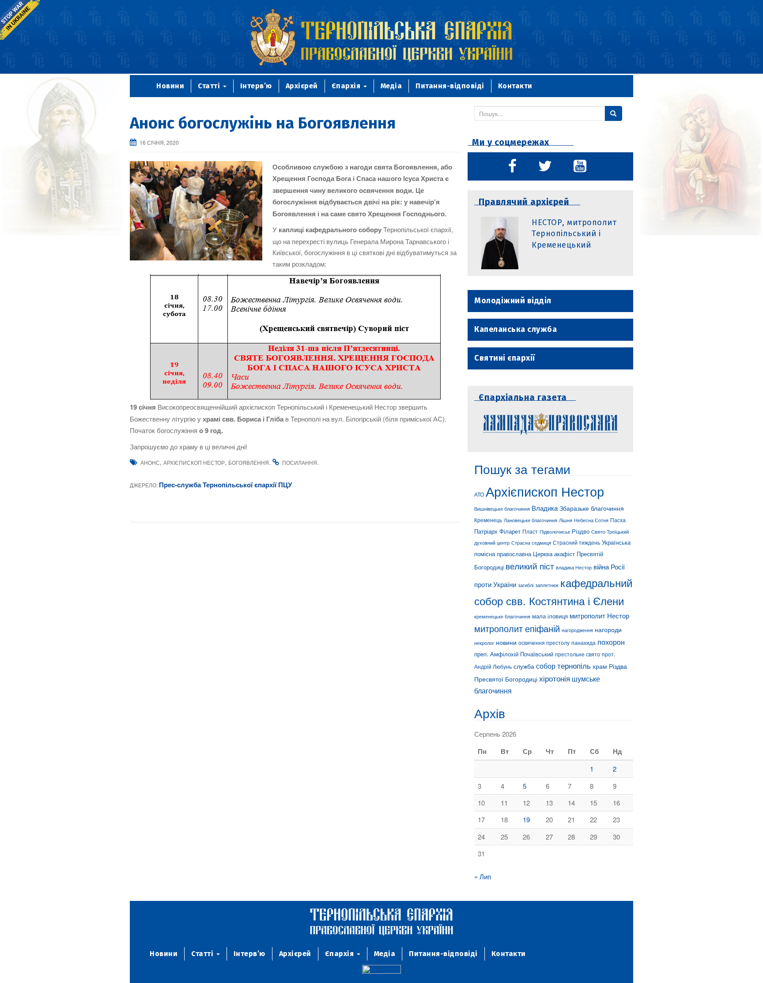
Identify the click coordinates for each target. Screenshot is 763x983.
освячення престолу (544, 642)
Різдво (580, 531)
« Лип (482, 876)
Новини (170, 86)
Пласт (530, 531)
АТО (479, 494)
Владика (545, 507)
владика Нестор (574, 567)
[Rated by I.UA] (381, 970)
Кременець (488, 520)
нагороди (608, 629)
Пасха (618, 520)
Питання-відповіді (449, 86)
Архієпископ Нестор (194, 462)
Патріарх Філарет (497, 531)
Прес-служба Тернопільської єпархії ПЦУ (225, 485)
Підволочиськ (555, 531)
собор (545, 665)
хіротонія (554, 678)
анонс (150, 462)
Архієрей (302, 86)
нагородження (577, 630)
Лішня (565, 520)
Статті (210, 86)
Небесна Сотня (591, 520)
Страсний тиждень (576, 542)
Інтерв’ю (256, 86)
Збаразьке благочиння (591, 508)
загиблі (525, 584)
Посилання (299, 462)
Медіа (391, 86)
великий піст (530, 566)
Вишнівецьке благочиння (502, 508)
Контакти (515, 86)
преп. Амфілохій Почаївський (513, 654)
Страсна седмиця (531, 542)
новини (506, 642)
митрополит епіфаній (517, 628)
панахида (583, 642)
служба (524, 666)
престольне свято (577, 654)
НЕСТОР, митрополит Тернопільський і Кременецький (574, 234)
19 (526, 819)
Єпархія (347, 86)
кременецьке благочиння (502, 616)
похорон (611, 642)
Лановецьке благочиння (530, 520)
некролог (484, 642)
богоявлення (248, 462)
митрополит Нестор (599, 615)
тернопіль (574, 665)
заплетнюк (547, 584)
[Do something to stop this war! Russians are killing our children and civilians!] (20, 20)
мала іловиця (550, 616)
